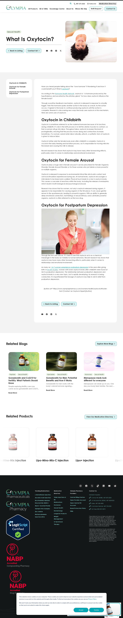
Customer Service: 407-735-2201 (101, 506)
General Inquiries (94, 495)
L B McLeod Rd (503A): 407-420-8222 (102, 500)
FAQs (71, 511)
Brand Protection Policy (78, 508)
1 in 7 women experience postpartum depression (69, 267)
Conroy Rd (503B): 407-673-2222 (101, 497)
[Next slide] (107, 446)
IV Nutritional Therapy (58, 523)
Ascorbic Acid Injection (43, 497)
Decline (96, 610)
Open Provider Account (78, 500)
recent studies (52, 270)
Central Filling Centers (77, 497)
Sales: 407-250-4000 (97, 503)
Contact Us (93, 491)
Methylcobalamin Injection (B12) (41, 516)
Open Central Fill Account (75, 504)
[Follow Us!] (91, 3)
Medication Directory (58, 492)
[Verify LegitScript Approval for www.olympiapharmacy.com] (18, 527)
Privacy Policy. (92, 599)
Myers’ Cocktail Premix (42, 506)
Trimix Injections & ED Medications (60, 499)
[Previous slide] (16, 446)
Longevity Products (60, 513)
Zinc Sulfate (39, 511)
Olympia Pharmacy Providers (76, 492)
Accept (81, 610)
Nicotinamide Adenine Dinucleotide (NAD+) (42, 502)
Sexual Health (58, 508)
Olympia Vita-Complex (42, 508)
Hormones (57, 505)
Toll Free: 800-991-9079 (98, 509)
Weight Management (58, 518)
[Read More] (24, 373)
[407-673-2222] (79, 3)
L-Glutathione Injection (43, 495)
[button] (71, 4)
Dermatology (58, 511)
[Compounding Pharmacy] (18, 555)
